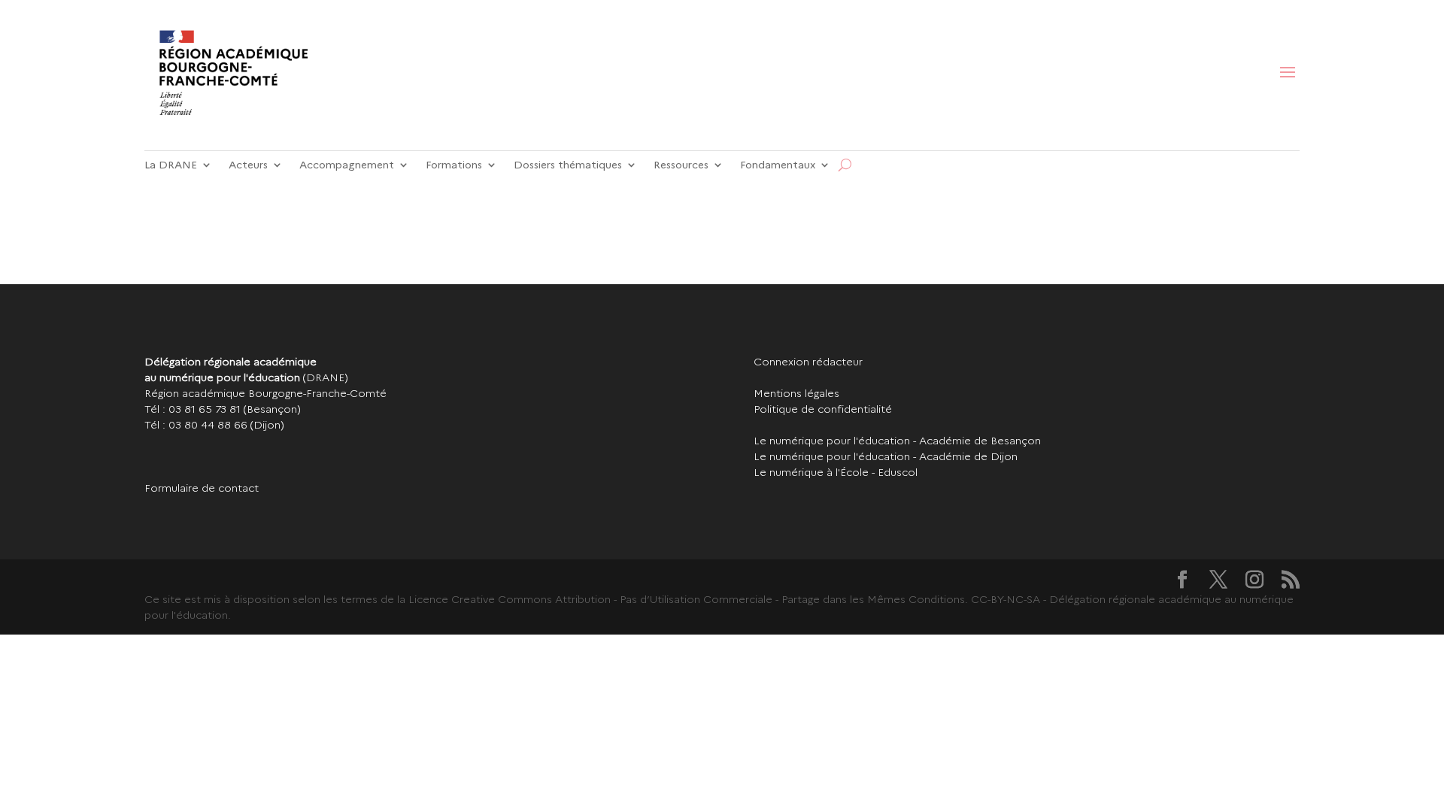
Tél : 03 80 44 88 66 (195, 425)
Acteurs (248, 165)
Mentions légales (796, 393)
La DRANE (170, 165)
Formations (454, 165)
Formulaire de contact (201, 488)
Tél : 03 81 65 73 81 (192, 409)
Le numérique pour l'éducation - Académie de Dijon (886, 456)
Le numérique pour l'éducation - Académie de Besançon (897, 440)
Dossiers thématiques (568, 165)
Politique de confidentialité (823, 409)
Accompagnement (346, 165)
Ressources (681, 165)
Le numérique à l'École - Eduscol (836, 472)
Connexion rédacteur (808, 361)
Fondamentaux (777, 165)
